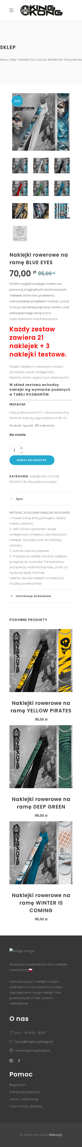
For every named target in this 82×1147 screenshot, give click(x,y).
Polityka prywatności (24, 1092)
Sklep (12, 59)
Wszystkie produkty (42, 482)
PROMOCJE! (55, 59)
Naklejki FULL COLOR (32, 59)
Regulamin (17, 1085)
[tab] (41, 499)
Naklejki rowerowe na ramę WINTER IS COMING (41, 903)
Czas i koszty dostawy (26, 1106)
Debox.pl (55, 1135)
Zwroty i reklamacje (23, 1099)
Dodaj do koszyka (32, 460)
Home (3, 59)
